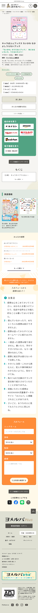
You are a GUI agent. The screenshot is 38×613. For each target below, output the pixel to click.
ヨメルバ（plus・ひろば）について (12, 553)
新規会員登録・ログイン (19, 526)
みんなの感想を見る (19, 106)
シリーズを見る (18, 113)
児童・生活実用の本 (27, 533)
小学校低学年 (27, 74)
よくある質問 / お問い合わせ (10, 559)
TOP (3, 11)
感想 (6, 458)
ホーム (10, 533)
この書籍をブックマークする (20, 162)
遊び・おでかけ (10, 540)
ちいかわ (6, 13)
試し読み (19, 99)
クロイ (21, 55)
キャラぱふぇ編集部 (12, 58)
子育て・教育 (10, 537)
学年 (6, 437)
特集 (10, 544)
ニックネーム (10, 426)
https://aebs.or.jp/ (26, 599)
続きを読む (6, 70)
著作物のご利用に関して (9, 561)
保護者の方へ (6, 556)
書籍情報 (8, 11)
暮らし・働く (27, 537)
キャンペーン (27, 540)
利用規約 (4, 567)
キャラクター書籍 (18, 11)
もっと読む (18, 268)
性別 (6, 448)
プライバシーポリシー (8, 564)
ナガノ (11, 55)
